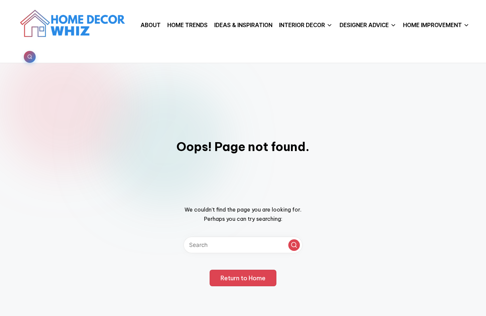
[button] (294, 245)
